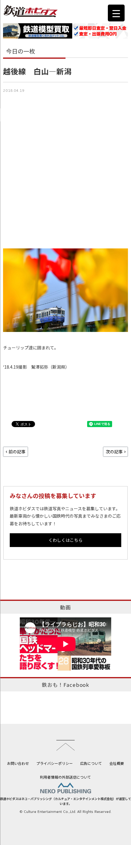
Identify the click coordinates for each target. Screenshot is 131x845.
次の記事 (114, 452)
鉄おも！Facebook (65, 684)
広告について (91, 763)
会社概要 (116, 763)
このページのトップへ (65, 745)
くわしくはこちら (65, 540)
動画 (65, 607)
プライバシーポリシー (54, 763)
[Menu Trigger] (116, 13)
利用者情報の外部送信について (65, 777)
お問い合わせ (18, 763)
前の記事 (17, 452)
